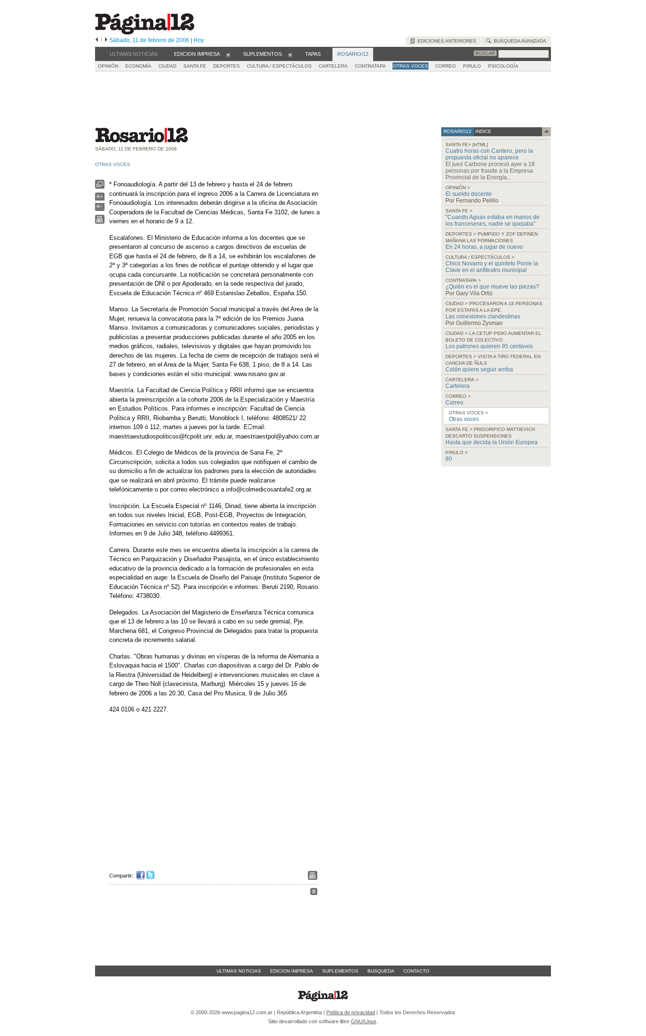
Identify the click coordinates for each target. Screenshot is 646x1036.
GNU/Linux (363, 1021)
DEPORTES (226, 66)
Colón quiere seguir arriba (479, 369)
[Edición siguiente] (106, 40)
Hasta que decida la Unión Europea (491, 442)
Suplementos (340, 971)
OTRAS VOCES (410, 66)
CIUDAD (167, 66)
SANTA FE (194, 66)
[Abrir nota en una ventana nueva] (100, 186)
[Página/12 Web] (144, 32)
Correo (454, 402)
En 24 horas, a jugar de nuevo (484, 247)
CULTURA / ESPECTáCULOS (279, 66)
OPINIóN (108, 66)
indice (482, 131)
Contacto (416, 971)
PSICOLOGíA (503, 66)
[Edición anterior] (96, 40)
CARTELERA (333, 66)
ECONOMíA (138, 66)
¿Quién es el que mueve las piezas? (492, 286)
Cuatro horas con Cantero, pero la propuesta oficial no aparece (489, 154)
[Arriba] (313, 892)
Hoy (198, 40)
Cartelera (457, 386)
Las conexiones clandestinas (482, 316)
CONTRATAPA (370, 66)
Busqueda (380, 971)
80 (448, 459)
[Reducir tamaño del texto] (100, 208)
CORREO (445, 66)
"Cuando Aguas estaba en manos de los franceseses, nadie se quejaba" (492, 220)
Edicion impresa (291, 971)
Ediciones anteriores (445, 41)
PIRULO (472, 66)
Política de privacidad (350, 1012)
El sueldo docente (468, 194)
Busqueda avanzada (518, 41)
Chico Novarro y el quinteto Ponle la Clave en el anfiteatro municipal (491, 266)
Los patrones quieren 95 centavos (489, 346)
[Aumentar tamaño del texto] (100, 198)
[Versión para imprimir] (100, 221)
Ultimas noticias (239, 971)
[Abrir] (228, 54)
